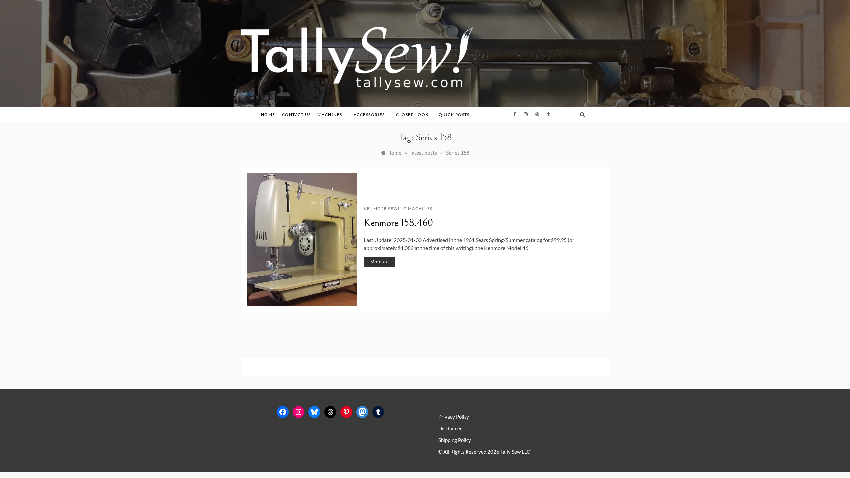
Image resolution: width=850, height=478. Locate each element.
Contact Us (296, 114)
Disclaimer (450, 428)
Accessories (369, 114)
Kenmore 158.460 (398, 223)
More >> (379, 261)
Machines (330, 114)
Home (268, 114)
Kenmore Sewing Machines (398, 208)
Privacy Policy (453, 417)
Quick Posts (454, 114)
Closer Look (412, 114)
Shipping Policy (454, 440)
